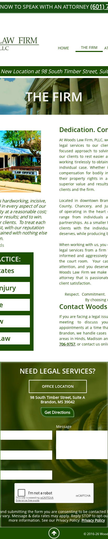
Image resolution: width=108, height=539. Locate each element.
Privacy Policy (93, 520)
